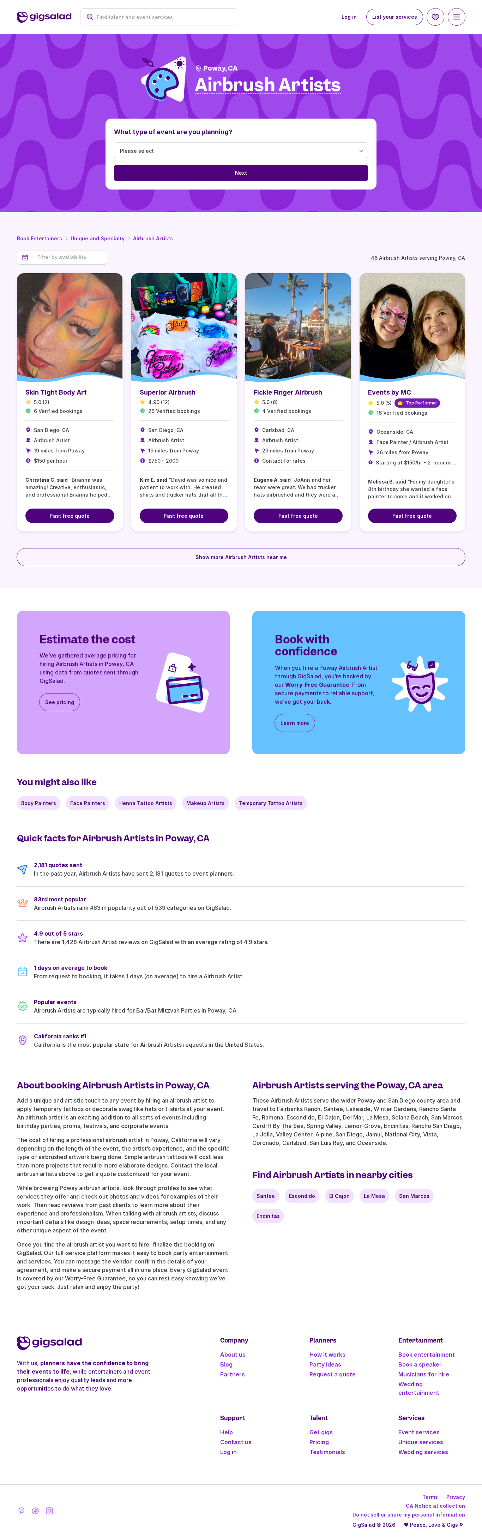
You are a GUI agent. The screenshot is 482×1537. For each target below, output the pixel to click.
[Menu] (456, 16)
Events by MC (389, 392)
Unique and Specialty (98, 238)
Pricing (319, 1442)
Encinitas (268, 1216)
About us (233, 1354)
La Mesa (374, 1196)
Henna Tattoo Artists (145, 803)
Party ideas (325, 1364)
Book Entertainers (39, 238)
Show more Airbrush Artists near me (241, 557)
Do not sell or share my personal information (409, 1515)
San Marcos (414, 1196)
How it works (327, 1354)
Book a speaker (420, 1364)
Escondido (302, 1196)
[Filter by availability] (70, 257)
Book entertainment (426, 1354)
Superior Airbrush (167, 392)
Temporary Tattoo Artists (271, 803)
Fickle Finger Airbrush (288, 392)
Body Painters (38, 803)
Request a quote (332, 1374)
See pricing (59, 702)
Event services (419, 1432)
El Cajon (339, 1196)
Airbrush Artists (153, 238)
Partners (232, 1374)
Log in (349, 17)
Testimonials (327, 1451)
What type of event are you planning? (173, 132)
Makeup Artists (205, 803)
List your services (394, 17)
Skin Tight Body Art (56, 392)
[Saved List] (435, 16)
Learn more (295, 723)
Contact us (236, 1442)
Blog (226, 1364)
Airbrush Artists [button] (268, 85)
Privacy (455, 1497)
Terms (430, 1497)
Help (226, 1432)
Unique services (420, 1442)
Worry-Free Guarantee (317, 684)
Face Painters (87, 803)
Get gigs (321, 1432)
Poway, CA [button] (220, 68)
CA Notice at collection (435, 1506)
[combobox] (163, 17)
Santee (266, 1196)
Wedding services (423, 1451)
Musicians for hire (423, 1374)
